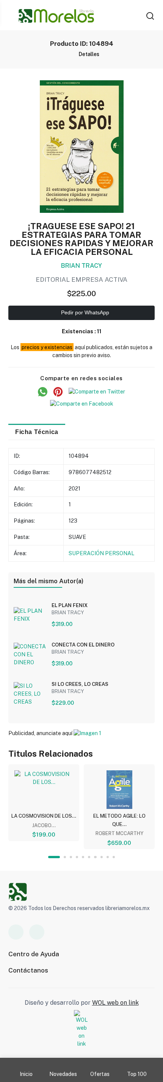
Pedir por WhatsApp (84, 312)
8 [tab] (101, 857)
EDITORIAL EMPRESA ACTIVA (81, 279)
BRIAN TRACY (81, 265)
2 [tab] (65, 857)
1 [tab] (54, 857)
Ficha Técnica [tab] (36, 431)
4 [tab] (77, 857)
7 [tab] (95, 857)
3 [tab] (71, 857)
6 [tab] (89, 857)
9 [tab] (108, 857)
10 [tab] (114, 857)
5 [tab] (83, 857)
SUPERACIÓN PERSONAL (102, 553)
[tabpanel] (44, 802)
